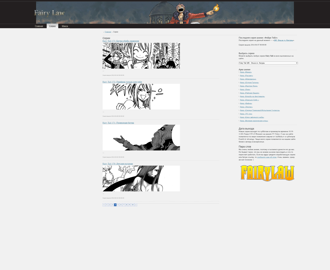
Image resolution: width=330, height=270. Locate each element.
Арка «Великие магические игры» (254, 120)
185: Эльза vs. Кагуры (283, 40)
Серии (52, 25)
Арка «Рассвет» (246, 75)
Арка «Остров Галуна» (249, 82)
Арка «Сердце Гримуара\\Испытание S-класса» (260, 110)
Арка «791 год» (246, 113)
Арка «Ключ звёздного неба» (252, 117)
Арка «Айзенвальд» (248, 79)
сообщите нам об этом (267, 157)
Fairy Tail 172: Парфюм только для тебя (122, 81)
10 (132, 205)
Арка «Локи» (245, 89)
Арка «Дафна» (246, 103)
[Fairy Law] (49, 16)
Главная (39, 25)
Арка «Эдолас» (246, 107)
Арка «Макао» (246, 72)
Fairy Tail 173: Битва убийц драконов (121, 40)
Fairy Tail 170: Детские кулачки (118, 163)
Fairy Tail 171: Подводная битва (118, 122)
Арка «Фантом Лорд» (249, 86)
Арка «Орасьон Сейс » (249, 100)
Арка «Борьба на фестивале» (252, 96)
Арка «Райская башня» (249, 93)
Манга (65, 25)
